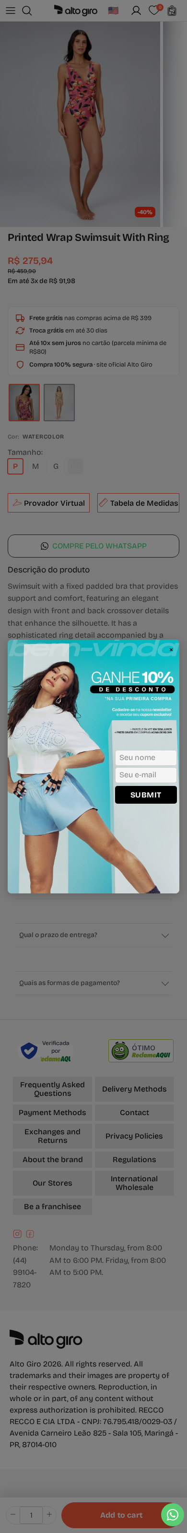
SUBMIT (146, 794)
